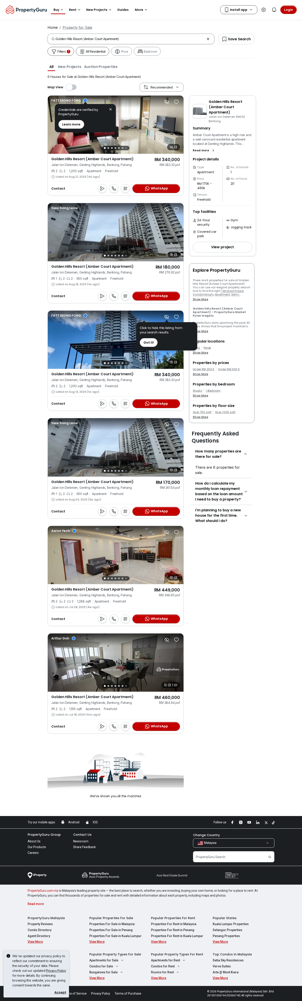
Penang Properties (226, 936)
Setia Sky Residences (228, 960)
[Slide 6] (122, 148)
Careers (33, 853)
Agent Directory (39, 936)
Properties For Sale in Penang (111, 930)
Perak (207, 348)
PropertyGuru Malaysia (46, 918)
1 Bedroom (213, 391)
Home (53, 27)
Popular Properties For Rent (173, 918)
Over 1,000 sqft (225, 412)
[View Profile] (64, 208)
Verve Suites (222, 966)
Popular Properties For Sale (111, 918)
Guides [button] (123, 10)
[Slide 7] (125, 148)
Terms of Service (75, 993)
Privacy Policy (56, 970)
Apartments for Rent (165, 960)
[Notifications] (274, 9)
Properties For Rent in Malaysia (173, 924)
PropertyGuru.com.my (43, 890)
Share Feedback (84, 847)
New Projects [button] (96, 10)
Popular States (225, 918)
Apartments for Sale (103, 960)
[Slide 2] (108, 148)
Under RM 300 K (228, 369)
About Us (34, 841)
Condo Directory (40, 930)
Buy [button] (56, 10)
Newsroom (80, 841)
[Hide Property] (166, 101)
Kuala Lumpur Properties (231, 924)
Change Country (206, 835)
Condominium (203, 294)
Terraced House (232, 291)
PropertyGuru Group (44, 834)
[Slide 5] (119, 148)
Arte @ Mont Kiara (226, 972)
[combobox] (130, 39)
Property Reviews (40, 924)
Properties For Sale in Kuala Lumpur (115, 936)
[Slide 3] (112, 148)
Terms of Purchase (128, 993)
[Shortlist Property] (176, 101)
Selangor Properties (227, 930)
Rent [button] (72, 10)
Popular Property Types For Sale (115, 954)
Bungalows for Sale (103, 972)
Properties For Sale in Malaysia (112, 924)
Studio (197, 391)
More (139, 10)
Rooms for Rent (162, 972)
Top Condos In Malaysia (232, 954)
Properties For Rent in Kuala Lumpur (177, 936)
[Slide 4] (115, 148)
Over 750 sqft (202, 412)
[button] (51, 66)
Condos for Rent (163, 966)
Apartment (222, 294)
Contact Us (82, 834)
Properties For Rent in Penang (172, 930)
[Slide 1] (105, 148)
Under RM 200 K (203, 369)
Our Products (37, 847)
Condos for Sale (101, 966)
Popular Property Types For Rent (177, 954)
